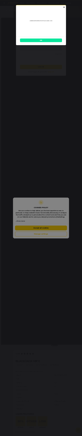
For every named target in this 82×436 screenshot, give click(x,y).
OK (41, 40)
